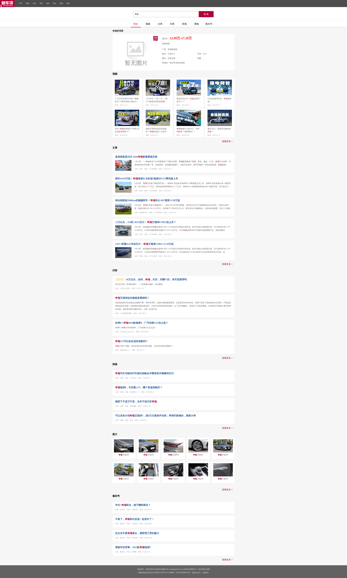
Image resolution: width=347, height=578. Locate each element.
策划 (47, 3)
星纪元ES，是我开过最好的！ (219, 130)
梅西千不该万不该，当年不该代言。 (137, 401)
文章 (160, 24)
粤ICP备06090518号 (183, 573)
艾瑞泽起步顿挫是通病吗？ (132, 298)
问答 (172, 24)
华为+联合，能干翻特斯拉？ (133, 505)
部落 (184, 24)
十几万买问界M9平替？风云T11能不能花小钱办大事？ (126, 100)
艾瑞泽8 (124, 455)
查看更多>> (227, 141)
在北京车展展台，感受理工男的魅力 (137, 533)
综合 (135, 24)
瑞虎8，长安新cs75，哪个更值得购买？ (138, 387)
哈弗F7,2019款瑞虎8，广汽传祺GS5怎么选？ (141, 322)
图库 (61, 3)
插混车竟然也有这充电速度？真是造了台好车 (156, 130)
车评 (20, 3)
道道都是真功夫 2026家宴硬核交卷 (136, 156)
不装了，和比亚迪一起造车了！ (134, 519)
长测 (34, 3)
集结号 (208, 24)
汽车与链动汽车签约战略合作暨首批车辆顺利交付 (144, 373)
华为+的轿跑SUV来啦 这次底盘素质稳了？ (127, 130)
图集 (196, 24)
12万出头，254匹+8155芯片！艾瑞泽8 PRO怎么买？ (145, 222)
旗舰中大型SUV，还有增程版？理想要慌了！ (188, 130)
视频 (27, 3)
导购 (41, 3)
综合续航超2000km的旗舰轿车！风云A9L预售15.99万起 (147, 200)
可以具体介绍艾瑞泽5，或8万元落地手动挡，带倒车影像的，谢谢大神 (155, 415)
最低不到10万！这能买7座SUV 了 (188, 100)
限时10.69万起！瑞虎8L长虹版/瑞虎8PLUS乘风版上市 (146, 178)
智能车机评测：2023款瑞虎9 (133, 547)
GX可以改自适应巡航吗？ (131, 341)
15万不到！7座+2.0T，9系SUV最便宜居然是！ (157, 100)
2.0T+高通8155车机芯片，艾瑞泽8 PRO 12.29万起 (144, 244)
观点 (54, 3)
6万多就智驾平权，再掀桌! (219, 100)
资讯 (68, 3)
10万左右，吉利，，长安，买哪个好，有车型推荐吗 (156, 279)
